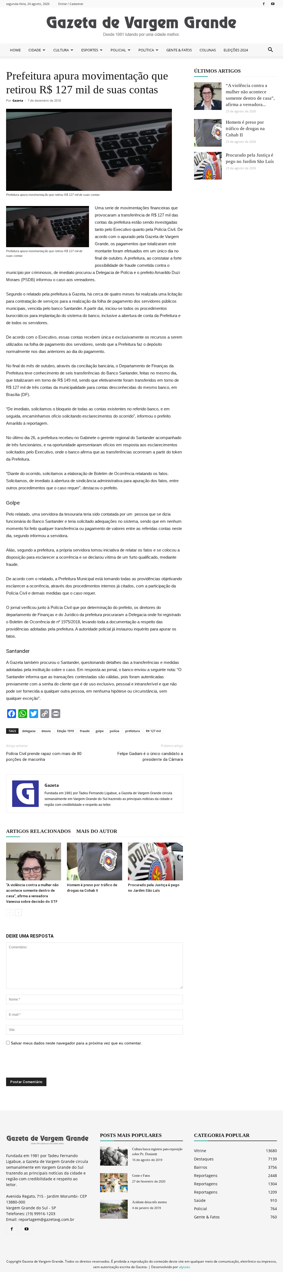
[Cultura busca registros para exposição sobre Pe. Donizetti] (114, 1156)
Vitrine (200, 1150)
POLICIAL (118, 49)
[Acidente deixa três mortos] (114, 1209)
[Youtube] (273, 3)
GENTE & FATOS (179, 49)
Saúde (200, 1200)
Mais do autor (96, 831)
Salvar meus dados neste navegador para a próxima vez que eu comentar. (76, 1043)
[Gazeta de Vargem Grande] (141, 25)
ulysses (184, 1267)
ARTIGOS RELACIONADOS (38, 831)
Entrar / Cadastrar (70, 4)
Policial (200, 1208)
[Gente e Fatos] (114, 1182)
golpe (100, 731)
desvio (46, 731)
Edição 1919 (65, 731)
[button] (270, 50)
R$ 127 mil (153, 731)
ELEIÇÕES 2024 (236, 49)
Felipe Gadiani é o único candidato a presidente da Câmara (150, 756)
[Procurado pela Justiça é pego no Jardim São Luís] (155, 861)
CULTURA (61, 49)
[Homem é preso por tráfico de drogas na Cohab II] (94, 861)
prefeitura (132, 731)
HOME (15, 49)
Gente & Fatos (207, 1217)
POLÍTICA (146, 49)
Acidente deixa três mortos (149, 1202)
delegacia (28, 731)
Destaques (204, 1159)
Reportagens (206, 1175)
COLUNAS (208, 49)
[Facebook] (264, 3)
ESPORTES (89, 49)
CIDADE (34, 49)
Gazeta (17, 100)
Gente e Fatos (141, 1176)
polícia (114, 731)
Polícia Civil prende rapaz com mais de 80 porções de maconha (44, 756)
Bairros (200, 1167)
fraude (85, 731)
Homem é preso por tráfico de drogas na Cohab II (245, 129)
